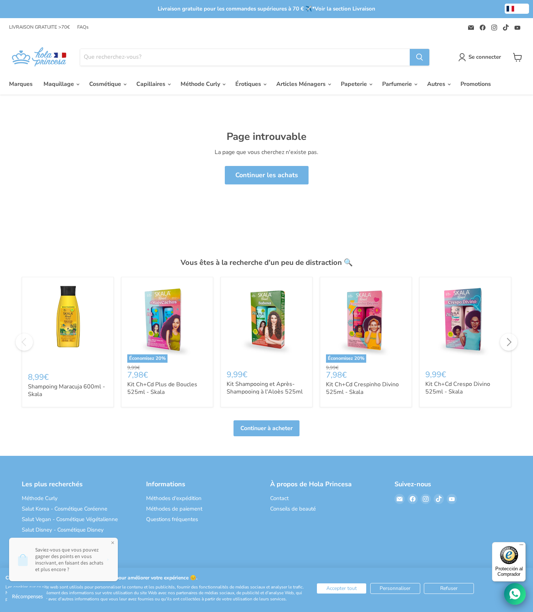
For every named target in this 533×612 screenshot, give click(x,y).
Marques (21, 84)
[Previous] (24, 342)
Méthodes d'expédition (174, 498)
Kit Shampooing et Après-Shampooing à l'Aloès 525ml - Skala (265, 391)
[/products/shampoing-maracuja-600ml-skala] (68, 324)
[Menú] (521, 546)
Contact (279, 498)
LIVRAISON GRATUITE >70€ (39, 27)
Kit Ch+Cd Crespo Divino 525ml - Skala (457, 388)
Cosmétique (106, 84)
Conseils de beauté (293, 508)
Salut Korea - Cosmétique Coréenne (64, 508)
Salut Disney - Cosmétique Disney (63, 529)
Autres (437, 84)
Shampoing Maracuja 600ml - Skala (66, 390)
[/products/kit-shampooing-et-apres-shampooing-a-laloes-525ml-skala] (266, 323)
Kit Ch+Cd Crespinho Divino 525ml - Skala (362, 388)
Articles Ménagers (301, 84)
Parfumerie (397, 84)
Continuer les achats (266, 175)
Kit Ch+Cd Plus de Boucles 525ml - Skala (162, 388)
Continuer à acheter (266, 428)
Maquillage (59, 84)
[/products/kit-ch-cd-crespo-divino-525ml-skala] (465, 323)
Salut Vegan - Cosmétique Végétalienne (70, 519)
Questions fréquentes (172, 519)
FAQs (82, 27)
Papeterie (354, 84)
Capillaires (151, 84)
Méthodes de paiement (174, 508)
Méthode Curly (201, 84)
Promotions (475, 84)
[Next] (508, 342)
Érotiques (249, 84)
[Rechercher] (419, 57)
